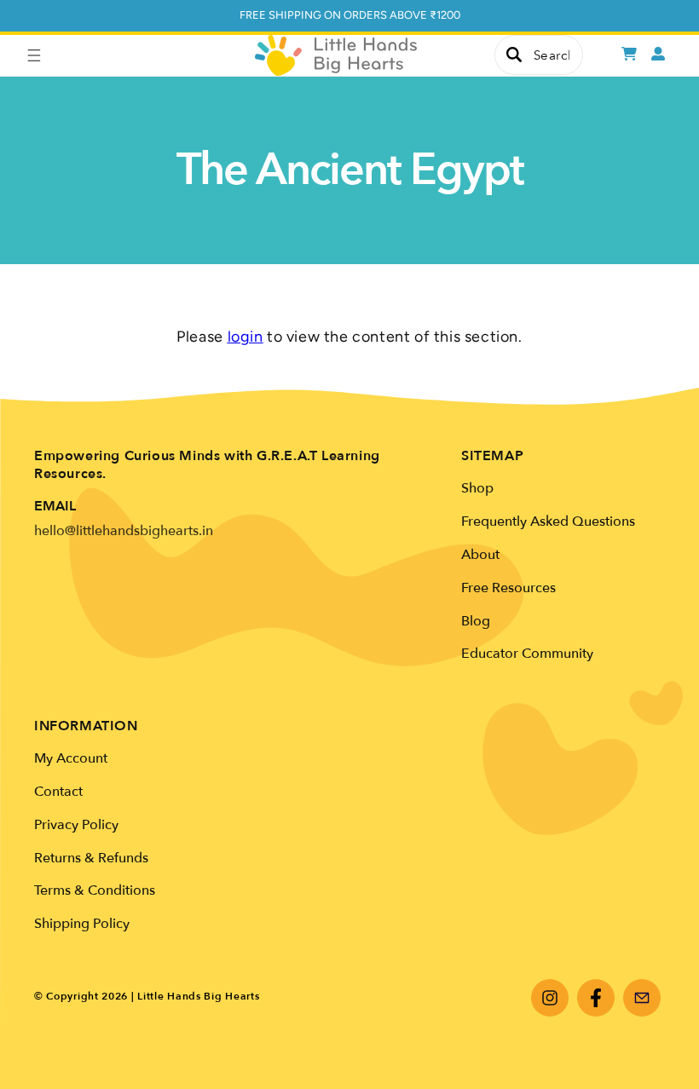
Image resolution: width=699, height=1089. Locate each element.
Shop (477, 488)
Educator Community (527, 653)
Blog (475, 621)
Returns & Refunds (91, 858)
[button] (34, 55)
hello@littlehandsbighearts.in (123, 530)
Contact (58, 791)
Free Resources (508, 588)
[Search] (514, 54)
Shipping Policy (82, 923)
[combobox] (538, 55)
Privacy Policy (76, 824)
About (480, 554)
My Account (70, 758)
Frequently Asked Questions (548, 521)
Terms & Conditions (94, 890)
